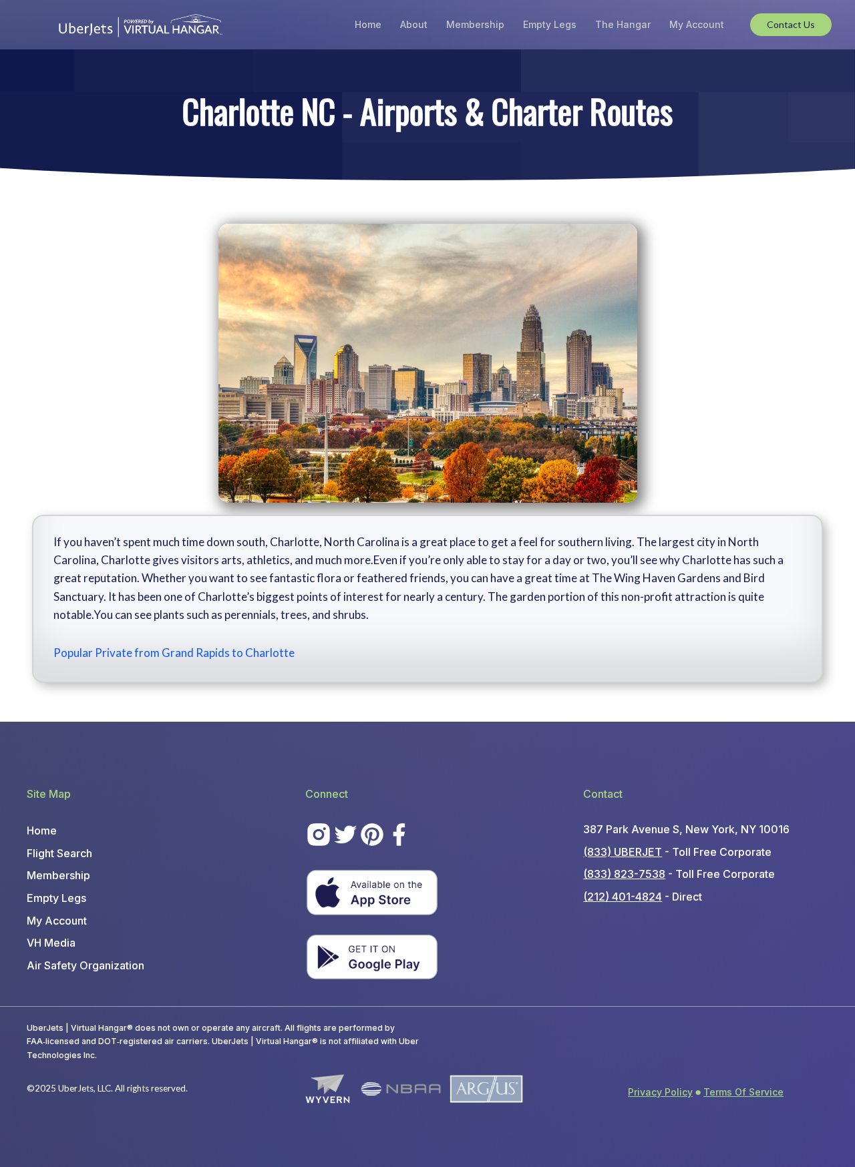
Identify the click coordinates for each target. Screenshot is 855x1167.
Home (368, 24)
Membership (475, 24)
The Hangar (623, 24)
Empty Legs (549, 24)
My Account (696, 24)
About (414, 24)
